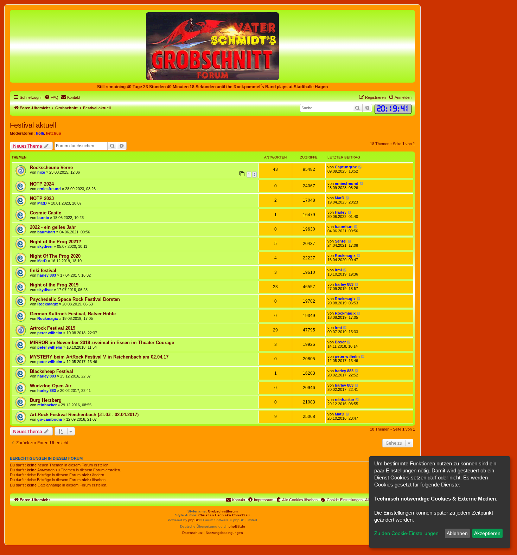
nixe (41, 172)
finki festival (43, 270)
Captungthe (346, 167)
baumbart (46, 232)
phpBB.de (237, 526)
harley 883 (46, 275)
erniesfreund (49, 189)
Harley (340, 212)
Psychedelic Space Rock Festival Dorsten (75, 299)
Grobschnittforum (223, 511)
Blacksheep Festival (51, 371)
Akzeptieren (487, 533)
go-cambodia (49, 419)
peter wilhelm (49, 333)
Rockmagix (345, 255)
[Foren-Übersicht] (212, 46)
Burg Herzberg (46, 400)
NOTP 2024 (42, 184)
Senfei (340, 241)
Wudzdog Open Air (50, 385)
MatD (42, 203)
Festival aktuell (33, 125)
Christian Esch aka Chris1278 (224, 515)
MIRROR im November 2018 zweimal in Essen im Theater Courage (102, 342)
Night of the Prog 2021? (55, 241)
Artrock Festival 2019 (52, 328)
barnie (43, 217)
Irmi (338, 270)
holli (40, 133)
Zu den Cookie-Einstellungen (406, 533)
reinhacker (47, 405)
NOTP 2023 (42, 198)
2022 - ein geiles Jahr (53, 227)
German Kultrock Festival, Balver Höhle (73, 313)
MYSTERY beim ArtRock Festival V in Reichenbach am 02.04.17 (99, 357)
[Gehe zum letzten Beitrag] (360, 167)
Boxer (340, 342)
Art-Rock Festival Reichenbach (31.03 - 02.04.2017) (84, 414)
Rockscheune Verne (51, 167)
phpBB (193, 520)
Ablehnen (457, 533)
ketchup (53, 133)
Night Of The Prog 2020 (55, 256)
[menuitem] (51, 97)
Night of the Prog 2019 (54, 285)
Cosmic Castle (45, 212)
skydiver (45, 246)
